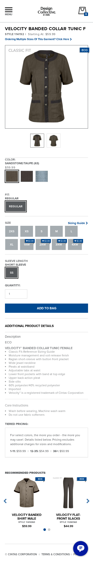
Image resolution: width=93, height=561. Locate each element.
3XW (61, 243)
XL (11, 244)
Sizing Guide (76, 223)
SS (11, 272)
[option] (37, 141)
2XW (44, 243)
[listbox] (46, 141)
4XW (77, 243)
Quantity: (12, 285)
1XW (29, 243)
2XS (11, 231)
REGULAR (16, 206)
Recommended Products (25, 473)
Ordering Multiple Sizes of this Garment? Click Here (37, 39)
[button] (46, 87)
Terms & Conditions (55, 554)
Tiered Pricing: (16, 424)
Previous (4, 501)
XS (27, 231)
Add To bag (46, 308)
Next (88, 501)
